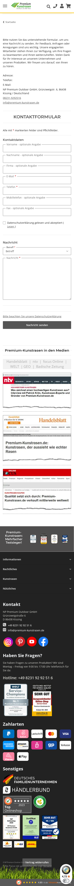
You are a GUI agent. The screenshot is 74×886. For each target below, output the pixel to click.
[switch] (66, 881)
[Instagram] (8, 642)
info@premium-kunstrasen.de (21, 102)
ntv (35, 361)
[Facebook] (43, 642)
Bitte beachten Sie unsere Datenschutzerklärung (32, 316)
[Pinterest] (20, 642)
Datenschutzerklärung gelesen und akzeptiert (35, 224)
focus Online (53, 361)
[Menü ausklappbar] (5, 4)
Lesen (11, 226)
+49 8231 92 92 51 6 (20, 625)
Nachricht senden (37, 325)
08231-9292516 (12, 98)
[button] (61, 6)
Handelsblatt (16, 361)
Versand (47, 865)
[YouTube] (32, 642)
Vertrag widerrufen (37, 862)
